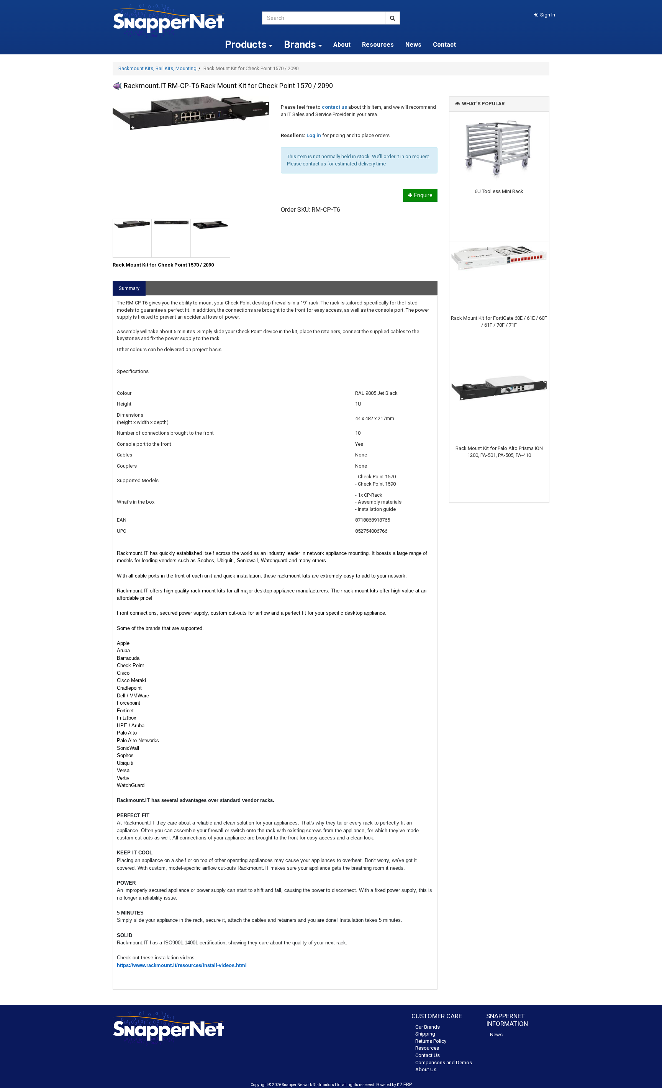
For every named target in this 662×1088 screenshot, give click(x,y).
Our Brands (427, 1027)
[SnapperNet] (182, 21)
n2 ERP (404, 1084)
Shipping (425, 1034)
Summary (129, 288)
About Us (425, 1069)
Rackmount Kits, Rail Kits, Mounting (157, 68)
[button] (544, 15)
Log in (313, 135)
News (413, 44)
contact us (334, 107)
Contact (444, 44)
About (342, 44)
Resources (378, 44)
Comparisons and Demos (443, 1062)
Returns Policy (430, 1041)
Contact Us (427, 1055)
